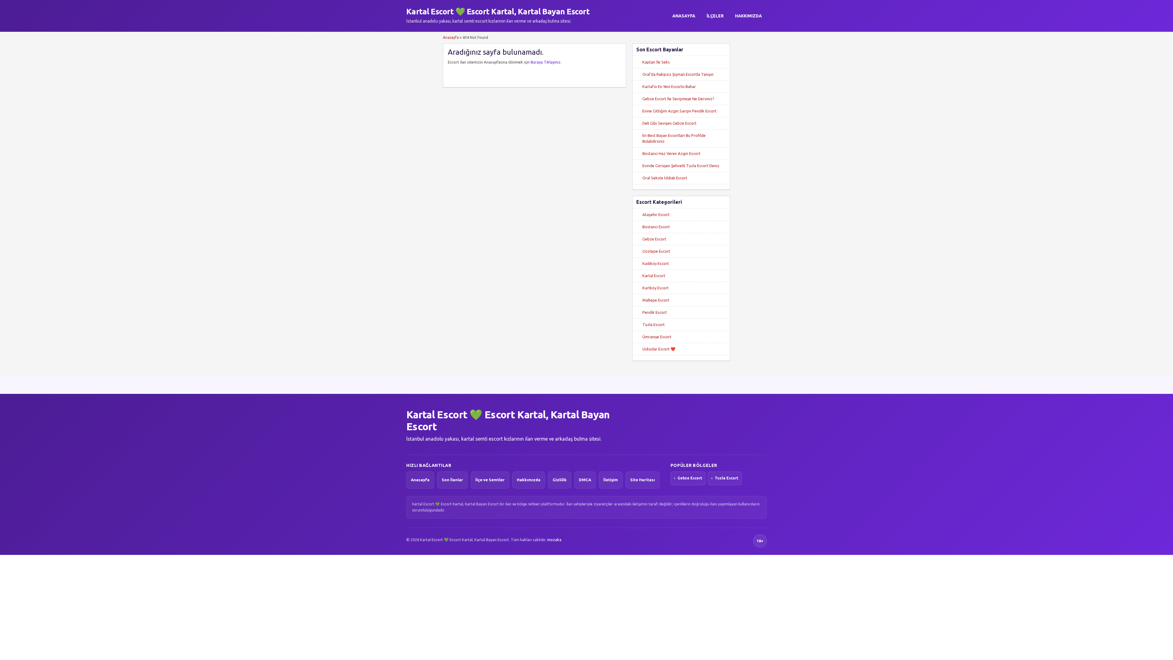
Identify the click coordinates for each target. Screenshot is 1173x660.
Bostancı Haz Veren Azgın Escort (671, 153)
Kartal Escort (653, 275)
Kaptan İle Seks (656, 62)
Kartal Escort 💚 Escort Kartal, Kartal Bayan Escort (498, 11)
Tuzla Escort (653, 324)
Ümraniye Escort (656, 337)
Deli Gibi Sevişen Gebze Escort (669, 123)
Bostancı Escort (656, 227)
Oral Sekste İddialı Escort (664, 178)
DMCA (585, 480)
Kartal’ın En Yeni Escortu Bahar (669, 86)
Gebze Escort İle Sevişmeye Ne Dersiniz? (678, 99)
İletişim (610, 480)
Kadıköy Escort (655, 263)
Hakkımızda (748, 15)
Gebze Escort (654, 239)
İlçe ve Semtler (490, 480)
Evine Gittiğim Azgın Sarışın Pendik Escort (679, 111)
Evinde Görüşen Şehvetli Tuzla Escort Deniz (680, 165)
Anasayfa (683, 15)
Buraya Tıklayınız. (546, 62)
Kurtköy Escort (655, 288)
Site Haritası (642, 480)
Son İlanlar (452, 480)
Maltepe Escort (655, 300)
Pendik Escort (654, 312)
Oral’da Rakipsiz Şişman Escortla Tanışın (678, 74)
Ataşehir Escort (656, 214)
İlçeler (715, 15)
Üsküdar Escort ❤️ (658, 349)
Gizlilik (560, 480)
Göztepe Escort (656, 251)
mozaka (554, 539)
